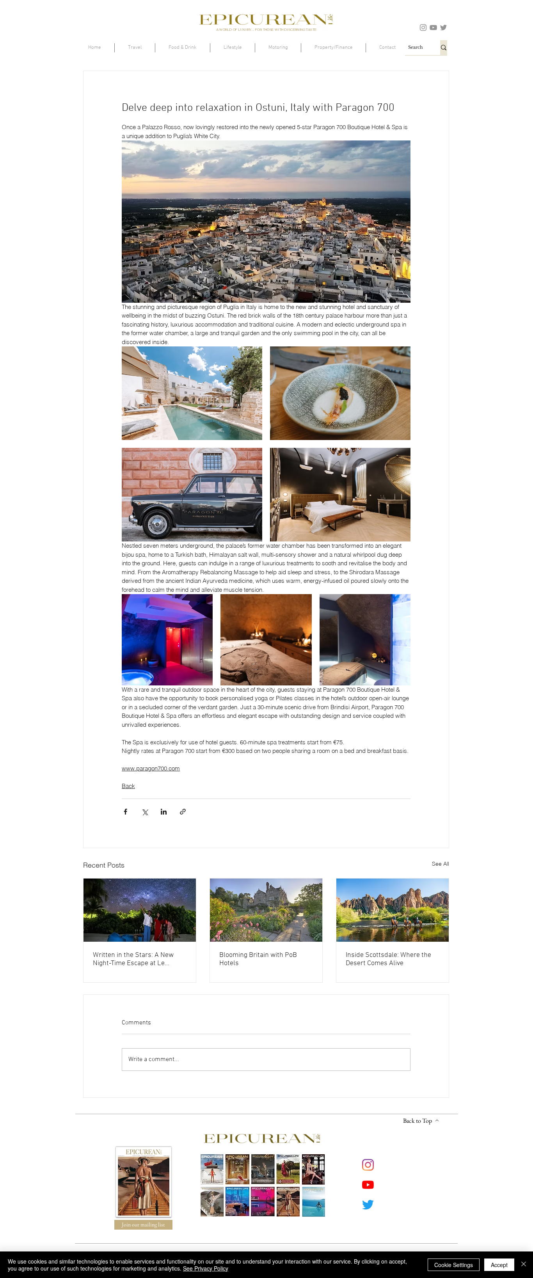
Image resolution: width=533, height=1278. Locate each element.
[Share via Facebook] (125, 811)
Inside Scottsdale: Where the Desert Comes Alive (388, 959)
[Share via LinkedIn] (163, 811)
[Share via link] (183, 811)
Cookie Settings (453, 1265)
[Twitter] (443, 27)
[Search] (443, 47)
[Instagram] (423, 27)
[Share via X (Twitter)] (144, 811)
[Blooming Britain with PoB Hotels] (266, 910)
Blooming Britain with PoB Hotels (258, 959)
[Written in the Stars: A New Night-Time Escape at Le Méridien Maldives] (140, 910)
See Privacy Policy (205, 1268)
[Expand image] (192, 393)
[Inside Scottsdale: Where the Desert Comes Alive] (392, 910)
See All (440, 863)
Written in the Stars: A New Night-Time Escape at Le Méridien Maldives (133, 959)
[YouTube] (433, 27)
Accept (499, 1265)
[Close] (523, 1265)
